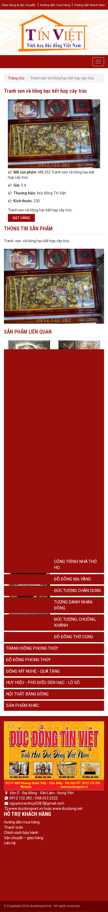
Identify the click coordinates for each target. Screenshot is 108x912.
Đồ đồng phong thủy (28, 659)
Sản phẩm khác (22, 705)
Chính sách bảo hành (21, 832)
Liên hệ (9, 843)
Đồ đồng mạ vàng (72, 579)
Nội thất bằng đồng (27, 694)
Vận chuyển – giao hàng (23, 838)
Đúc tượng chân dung (77, 590)
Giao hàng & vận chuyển (18, 5)
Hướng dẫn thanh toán (89, 5)
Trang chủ (16, 78)
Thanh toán (13, 827)
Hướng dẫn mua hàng (55, 5)
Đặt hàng (21, 218)
